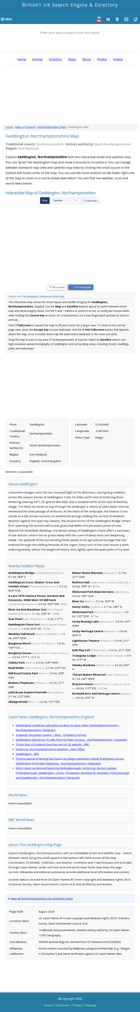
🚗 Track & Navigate (80, 287)
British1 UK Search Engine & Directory (70, 4)
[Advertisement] (70, 94)
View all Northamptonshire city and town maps (42, 898)
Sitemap (90, 1005)
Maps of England (25, 127)
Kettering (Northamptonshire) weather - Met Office (50, 749)
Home (21, 59)
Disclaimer (62, 1005)
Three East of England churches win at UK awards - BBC (53, 744)
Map (44, 200)
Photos (102, 59)
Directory (55, 59)
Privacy (77, 1005)
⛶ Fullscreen (90, 200)
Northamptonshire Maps (52, 127)
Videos (118, 59)
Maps (72, 59)
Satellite (57, 200)
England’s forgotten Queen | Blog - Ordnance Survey (51, 735)
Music (86, 59)
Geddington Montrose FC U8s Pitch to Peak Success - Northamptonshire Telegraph (71, 739)
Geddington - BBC (27, 754)
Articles (37, 59)
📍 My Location (57, 287)
